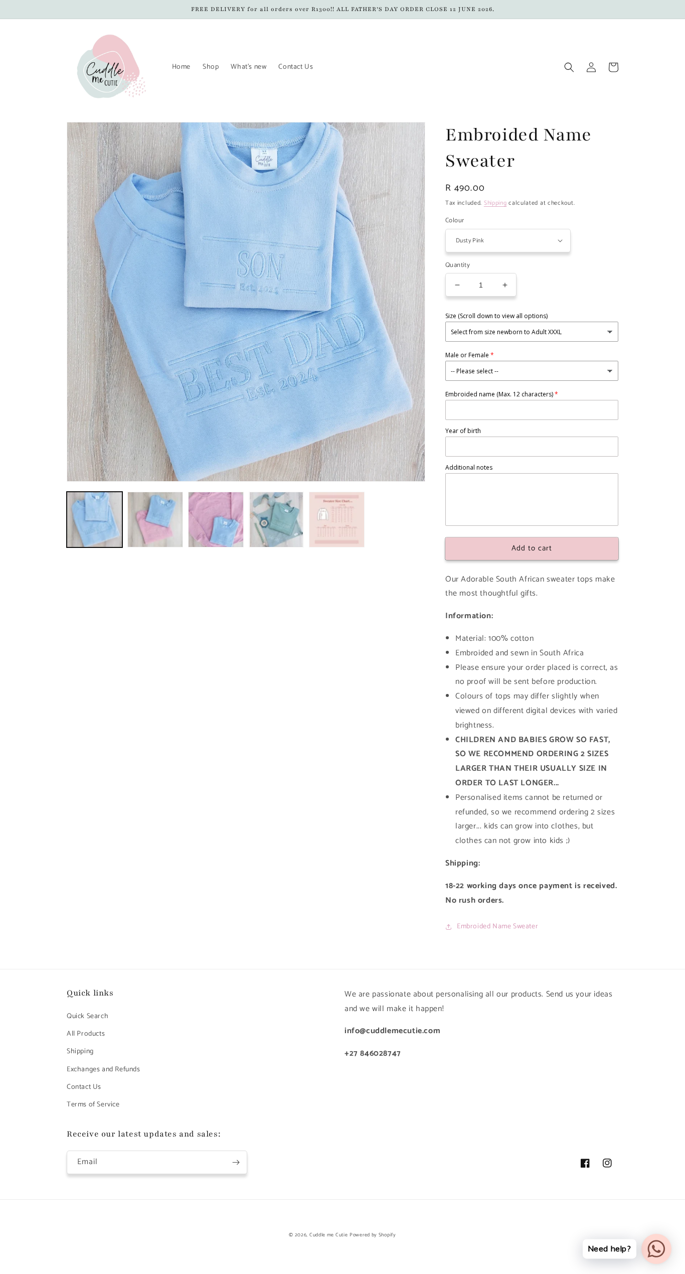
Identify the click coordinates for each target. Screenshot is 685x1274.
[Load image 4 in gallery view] (276, 519)
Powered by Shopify (373, 1235)
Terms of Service (93, 1104)
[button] (569, 67)
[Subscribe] (236, 1162)
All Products (86, 1034)
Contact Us (84, 1087)
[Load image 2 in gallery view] (155, 519)
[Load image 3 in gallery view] (216, 519)
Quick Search (87, 1016)
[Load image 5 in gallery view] (337, 519)
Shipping (495, 203)
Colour (454, 221)
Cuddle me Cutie (328, 1235)
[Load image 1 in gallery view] (94, 519)
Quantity (457, 265)
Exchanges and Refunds (103, 1069)
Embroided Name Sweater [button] (497, 926)
